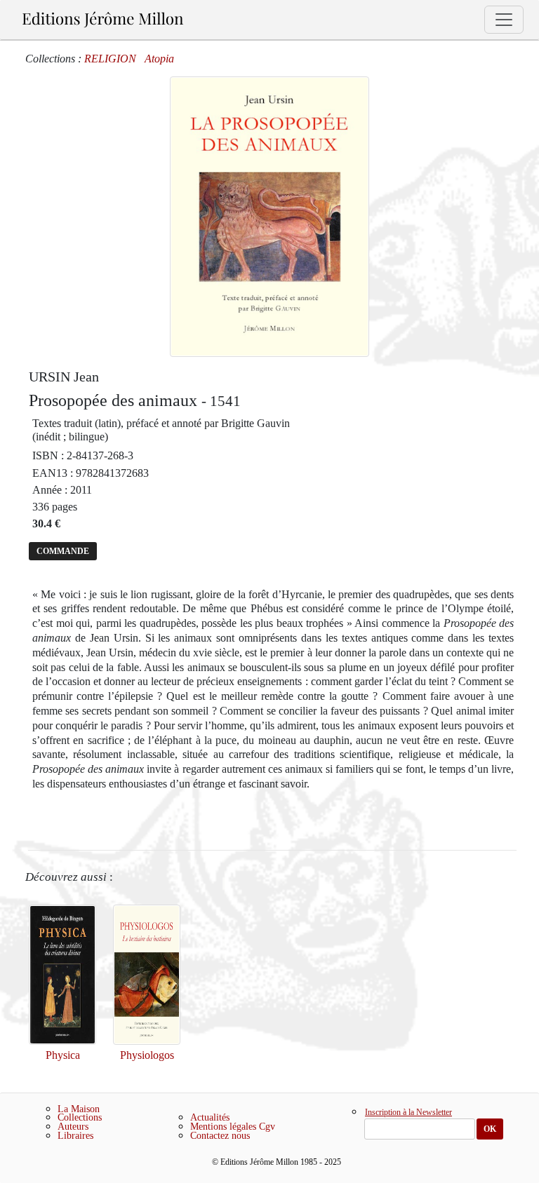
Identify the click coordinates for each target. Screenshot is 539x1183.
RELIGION (110, 59)
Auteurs (73, 1126)
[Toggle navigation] (504, 20)
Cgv (267, 1126)
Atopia (159, 59)
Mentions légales (223, 1126)
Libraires (75, 1135)
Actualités (209, 1117)
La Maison (79, 1109)
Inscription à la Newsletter (408, 1112)
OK (490, 1129)
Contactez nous (220, 1135)
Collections (80, 1117)
